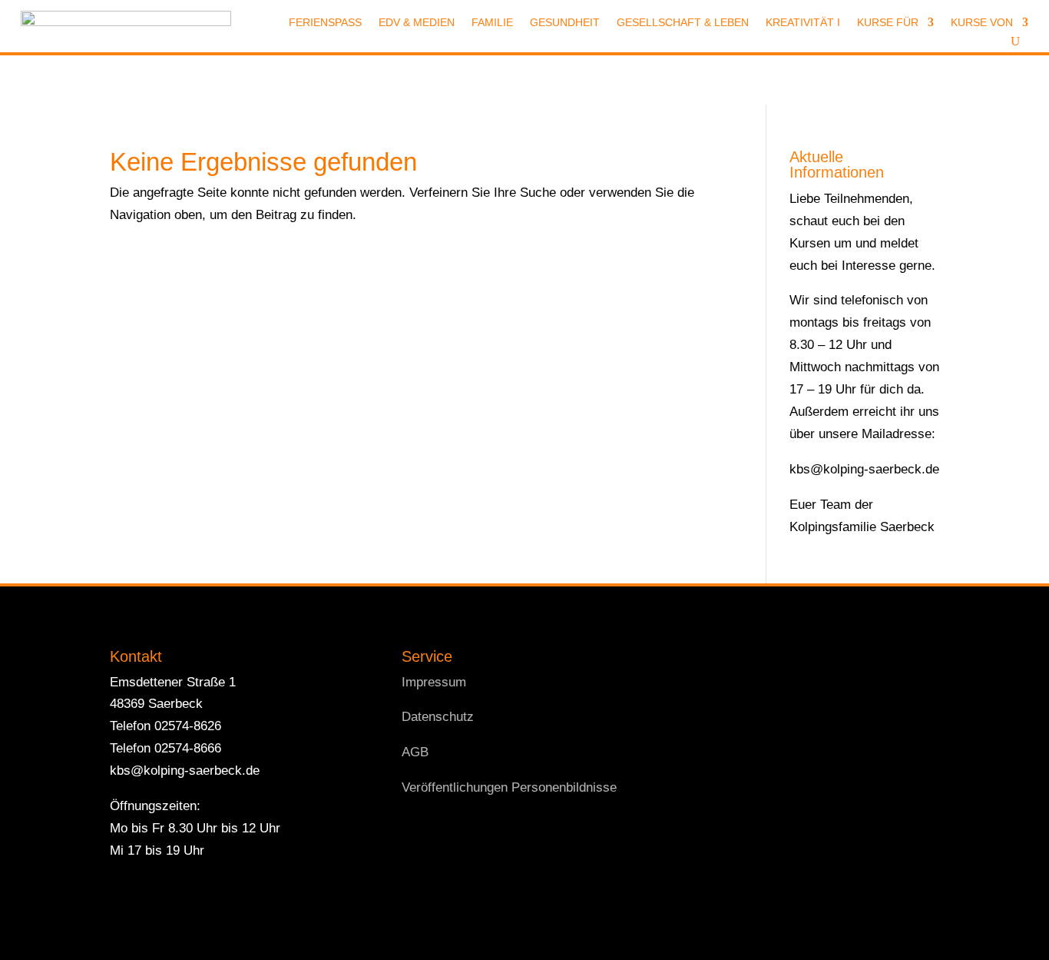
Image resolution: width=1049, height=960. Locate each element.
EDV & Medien (417, 22)
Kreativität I (803, 22)
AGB (415, 752)
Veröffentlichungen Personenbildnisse (509, 787)
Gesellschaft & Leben (683, 22)
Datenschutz (438, 716)
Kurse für (887, 22)
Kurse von (982, 22)
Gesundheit (565, 22)
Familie (492, 22)
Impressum (434, 682)
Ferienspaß (325, 22)
